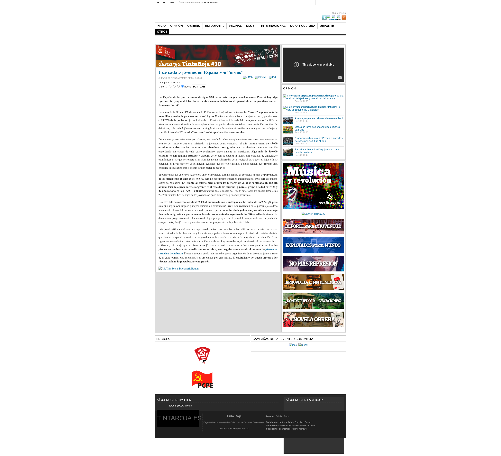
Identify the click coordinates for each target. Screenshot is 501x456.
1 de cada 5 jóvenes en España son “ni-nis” (201, 71)
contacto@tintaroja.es (238, 428)
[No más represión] (313, 270)
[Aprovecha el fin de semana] (313, 289)
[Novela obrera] (313, 326)
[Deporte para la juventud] (313, 226)
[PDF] (273, 77)
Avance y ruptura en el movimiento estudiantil (319, 118)
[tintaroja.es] (220, 14)
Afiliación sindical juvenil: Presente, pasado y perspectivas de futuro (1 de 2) (319, 139)
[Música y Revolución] (313, 208)
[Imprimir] (262, 77)
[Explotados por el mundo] (313, 252)
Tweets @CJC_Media (180, 405)
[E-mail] (248, 77)
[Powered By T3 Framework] (336, 422)
